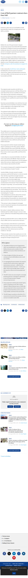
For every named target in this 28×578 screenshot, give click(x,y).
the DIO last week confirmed (17, 69)
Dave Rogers (23, 433)
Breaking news (6, 304)
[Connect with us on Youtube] (14, 558)
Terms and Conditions (18, 563)
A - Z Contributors (6, 540)
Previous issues (6, 536)
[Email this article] (10, 23)
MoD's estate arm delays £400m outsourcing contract (16, 357)
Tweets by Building (5, 456)
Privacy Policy (17, 565)
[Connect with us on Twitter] (9, 553)
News (2, 10)
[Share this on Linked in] (8, 23)
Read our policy (14, 569)
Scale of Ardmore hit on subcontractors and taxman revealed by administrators (15, 430)
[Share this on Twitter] (5, 23)
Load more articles (14, 376)
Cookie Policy (8, 565)
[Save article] (26, 23)
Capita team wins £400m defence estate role (17, 346)
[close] (27, 20)
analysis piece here (17, 125)
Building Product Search (8, 543)
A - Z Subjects (5, 538)
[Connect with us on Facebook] (4, 553)
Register (17, 406)
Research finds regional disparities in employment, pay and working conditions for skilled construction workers (17, 419)
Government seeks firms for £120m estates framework (17, 368)
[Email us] (19, 553)
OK (14, 573)
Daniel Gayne (24, 422)
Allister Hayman (5, 18)
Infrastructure (21, 304)
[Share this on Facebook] (2, 23)
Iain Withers (23, 371)
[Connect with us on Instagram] (23, 553)
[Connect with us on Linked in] (14, 553)
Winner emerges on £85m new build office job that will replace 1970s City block (17, 441)
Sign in (9, 20)
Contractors (14, 304)
